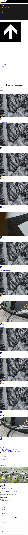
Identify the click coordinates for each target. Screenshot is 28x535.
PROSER (1, 241)
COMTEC (1, 300)
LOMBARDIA (2, 207)
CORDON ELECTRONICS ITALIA (5, 181)
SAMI (1, 356)
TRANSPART (2, 415)
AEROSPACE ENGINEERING (4, 151)
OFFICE (3, 17)
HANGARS (3, 10)
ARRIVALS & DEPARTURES (5, 7)
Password (1, 499)
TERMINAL (3, 14)
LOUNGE (3, 16)
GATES (2, 8)
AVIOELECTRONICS (3, 122)
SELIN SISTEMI (2, 386)
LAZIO (1, 148)
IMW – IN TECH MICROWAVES (5, 210)
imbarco (4, 5)
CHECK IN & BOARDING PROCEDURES (7, 488)
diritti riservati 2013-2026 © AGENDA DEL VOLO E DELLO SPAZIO (10, 491)
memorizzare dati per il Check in (4, 500)
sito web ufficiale (3, 119)
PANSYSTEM (2, 327)
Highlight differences (4, 503)
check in (2, 5)
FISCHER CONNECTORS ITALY (5, 270)
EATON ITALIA (2, 92)
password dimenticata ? (10, 500)
